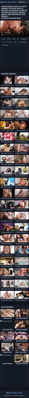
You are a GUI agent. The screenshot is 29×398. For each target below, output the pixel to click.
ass (18, 39)
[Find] (27, 2)
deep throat (5, 45)
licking (9, 39)
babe (13, 39)
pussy (3, 39)
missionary (9, 42)
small (15, 42)
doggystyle (24, 39)
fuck (3, 42)
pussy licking (22, 42)
